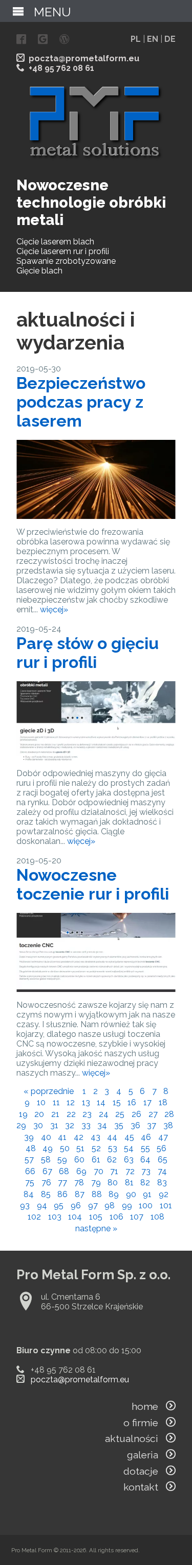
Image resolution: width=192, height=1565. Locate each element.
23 (87, 1114)
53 (112, 1148)
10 (41, 1102)
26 (136, 1114)
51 (80, 1148)
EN (152, 39)
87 (79, 1194)
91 (147, 1194)
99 (127, 1205)
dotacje (144, 1471)
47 (163, 1137)
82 (145, 1182)
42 (78, 1137)
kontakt (144, 1487)
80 (113, 1182)
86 (62, 1194)
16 (131, 1102)
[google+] (43, 39)
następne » (96, 1228)
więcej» (54, 609)
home (149, 1406)
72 (130, 1171)
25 (119, 1114)
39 (29, 1137)
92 (163, 1194)
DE (170, 39)
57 (29, 1159)
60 (79, 1159)
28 (169, 1114)
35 (118, 1125)
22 (71, 1114)
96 (76, 1205)
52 (96, 1148)
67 (47, 1171)
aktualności (135, 1438)
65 (162, 1159)
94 (42, 1205)
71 (114, 1171)
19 (23, 1114)
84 (29, 1194)
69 (81, 1171)
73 (146, 1171)
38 (168, 1125)
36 (135, 1125)
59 (62, 1159)
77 (62, 1182)
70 (98, 1171)
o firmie (144, 1422)
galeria (146, 1454)
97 (93, 1205)
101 (166, 1205)
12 (71, 1102)
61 (96, 1159)
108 (157, 1217)
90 (131, 1194)
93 (25, 1205)
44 (112, 1137)
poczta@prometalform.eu (84, 58)
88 (97, 1194)
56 (161, 1148)
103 (54, 1217)
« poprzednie (49, 1091)
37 (151, 1125)
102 (34, 1217)
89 (114, 1194)
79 (96, 1182)
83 (162, 1182)
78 (79, 1182)
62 (112, 1159)
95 (58, 1205)
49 (47, 1148)
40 (46, 1137)
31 (54, 1125)
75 (29, 1182)
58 (46, 1159)
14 (101, 1102)
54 (129, 1148)
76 (46, 1182)
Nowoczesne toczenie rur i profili (92, 884)
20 (39, 1114)
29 (21, 1125)
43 (95, 1137)
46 (146, 1137)
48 (31, 1148)
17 (147, 1102)
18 (163, 1102)
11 (56, 1102)
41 (62, 1137)
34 (102, 1125)
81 (129, 1182)
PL (136, 39)
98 (109, 1205)
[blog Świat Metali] (64, 39)
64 (145, 1159)
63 (129, 1159)
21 (55, 1114)
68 (64, 1171)
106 (116, 1217)
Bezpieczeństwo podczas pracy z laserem (80, 402)
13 (86, 1102)
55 (145, 1148)
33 (86, 1125)
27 (153, 1114)
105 (95, 1217)
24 (104, 1114)
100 (146, 1205)
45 (129, 1137)
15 (117, 1102)
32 (69, 1125)
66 (30, 1171)
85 (46, 1194)
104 (75, 1217)
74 (162, 1171)
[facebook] (21, 39)
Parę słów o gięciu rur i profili (87, 653)
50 (65, 1148)
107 (136, 1217)
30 (38, 1125)
